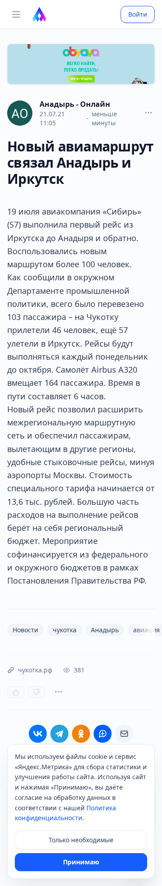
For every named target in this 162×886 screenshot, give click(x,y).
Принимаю (81, 862)
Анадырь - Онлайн (75, 104)
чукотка (64, 630)
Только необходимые (81, 840)
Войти (137, 14)
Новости (25, 630)
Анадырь (105, 630)
